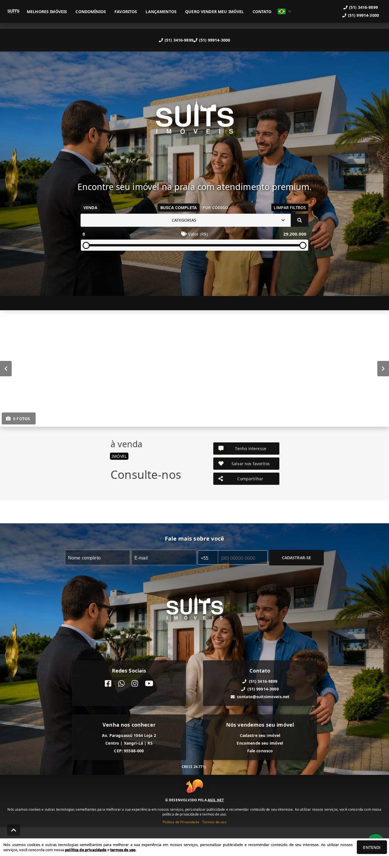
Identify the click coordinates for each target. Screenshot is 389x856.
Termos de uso (214, 822)
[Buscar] (299, 220)
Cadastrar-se (296, 557)
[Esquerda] (6, 368)
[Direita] (383, 368)
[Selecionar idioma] (284, 11)
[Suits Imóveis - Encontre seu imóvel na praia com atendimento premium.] (194, 120)
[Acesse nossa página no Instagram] (135, 683)
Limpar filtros (290, 207)
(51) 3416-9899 (179, 40)
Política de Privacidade (181, 822)
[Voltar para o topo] (13, 830)
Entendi (371, 847)
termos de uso (123, 849)
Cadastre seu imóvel (260, 735)
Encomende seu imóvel (260, 743)
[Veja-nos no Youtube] (149, 683)
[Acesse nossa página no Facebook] (108, 683)
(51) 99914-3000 (214, 40)
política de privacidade (85, 849)
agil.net (216, 800)
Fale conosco (260, 750)
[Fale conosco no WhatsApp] (121, 683)
